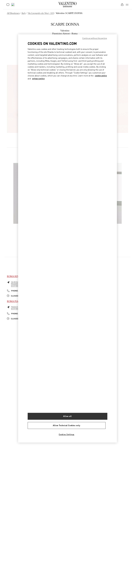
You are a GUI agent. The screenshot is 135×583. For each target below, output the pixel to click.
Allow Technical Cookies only (66, 425)
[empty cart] (122, 4)
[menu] (127, 4)
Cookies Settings (66, 434)
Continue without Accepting (94, 38)
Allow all (67, 416)
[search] (12, 4)
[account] (8, 4)
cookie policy (101, 75)
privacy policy (38, 78)
